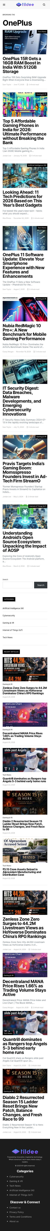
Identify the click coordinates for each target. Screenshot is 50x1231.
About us (14, 1221)
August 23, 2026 (9, 785)
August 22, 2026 (9, 878)
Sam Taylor (7, 85)
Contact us (15, 1207)
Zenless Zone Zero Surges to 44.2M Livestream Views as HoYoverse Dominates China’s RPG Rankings (25, 690)
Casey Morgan (8, 352)
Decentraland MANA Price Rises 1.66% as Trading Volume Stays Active (23, 736)
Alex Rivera (7, 218)
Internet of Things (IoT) (37, 506)
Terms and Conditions (20, 1216)
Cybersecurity (9, 615)
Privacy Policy (16, 1212)
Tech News (42, 32)
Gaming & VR (41, 94)
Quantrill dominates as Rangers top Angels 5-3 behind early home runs (24, 780)
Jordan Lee (7, 156)
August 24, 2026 (9, 697)
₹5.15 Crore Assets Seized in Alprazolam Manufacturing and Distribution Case (22, 872)
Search (5, 579)
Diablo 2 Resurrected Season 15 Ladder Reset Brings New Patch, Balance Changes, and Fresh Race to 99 (24, 825)
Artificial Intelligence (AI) (37, 165)
